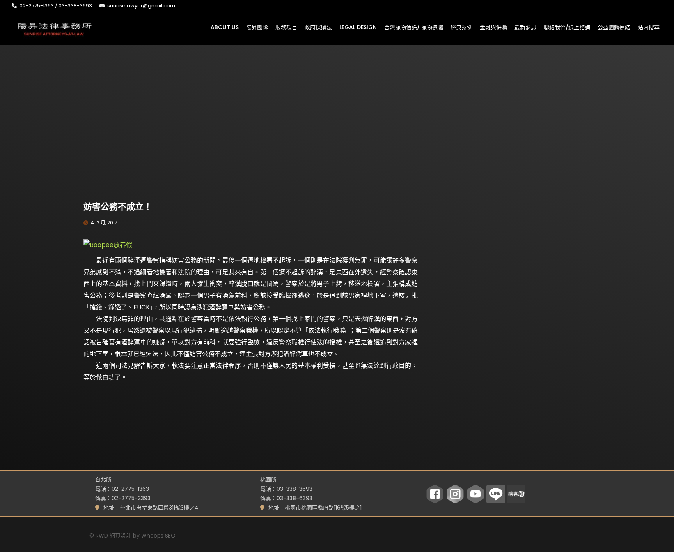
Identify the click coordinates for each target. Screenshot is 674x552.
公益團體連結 (614, 26)
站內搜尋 (649, 26)
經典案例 (461, 26)
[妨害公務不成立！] (166, 146)
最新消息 (525, 26)
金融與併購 (493, 26)
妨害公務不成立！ (117, 207)
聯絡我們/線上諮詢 (567, 26)
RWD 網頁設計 (113, 536)
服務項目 (286, 26)
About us (225, 26)
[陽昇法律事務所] (55, 28)
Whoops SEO (158, 536)
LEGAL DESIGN (358, 26)
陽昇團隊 (257, 26)
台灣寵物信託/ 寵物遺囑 (413, 26)
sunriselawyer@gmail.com (141, 5)
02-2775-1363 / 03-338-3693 (56, 5)
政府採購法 (318, 26)
